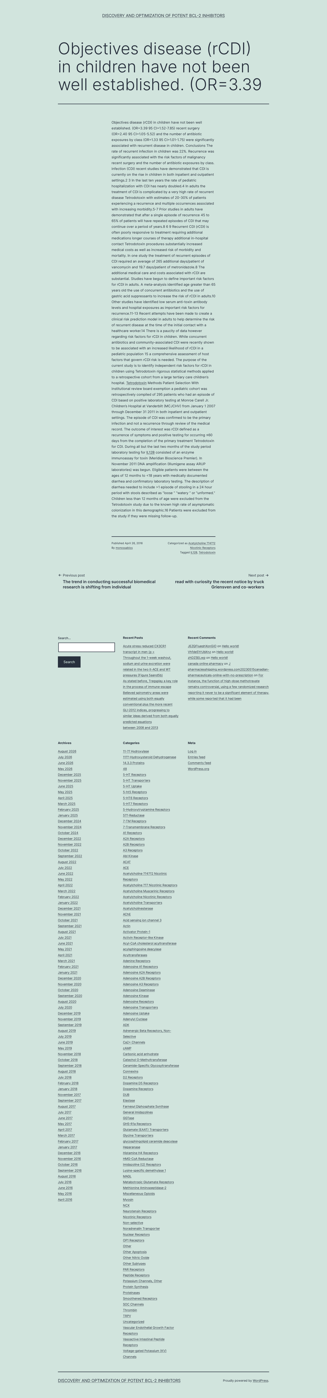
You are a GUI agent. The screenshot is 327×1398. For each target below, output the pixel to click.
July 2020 (65, 1007)
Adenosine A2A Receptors (142, 972)
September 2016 (70, 1170)
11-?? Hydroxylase (136, 751)
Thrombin (130, 1310)
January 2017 (67, 1147)
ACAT (127, 862)
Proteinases (131, 1292)
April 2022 (65, 885)
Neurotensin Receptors (139, 1211)
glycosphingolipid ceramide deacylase (150, 1141)
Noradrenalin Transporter (141, 1228)
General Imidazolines (138, 1112)
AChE (127, 914)
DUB (126, 1094)
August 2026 (67, 751)
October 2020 (68, 990)
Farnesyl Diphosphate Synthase (146, 1106)
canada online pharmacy (205, 663)
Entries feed (196, 757)
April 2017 (65, 1129)
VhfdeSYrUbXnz (199, 652)
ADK (126, 1025)
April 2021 (65, 955)
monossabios (124, 547)
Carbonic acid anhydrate (141, 1054)
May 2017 (65, 1124)
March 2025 (66, 803)
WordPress (260, 1380)
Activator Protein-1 (136, 932)
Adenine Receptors (136, 961)
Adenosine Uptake (136, 1013)
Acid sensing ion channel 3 (142, 920)
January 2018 (67, 1089)
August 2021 (67, 932)
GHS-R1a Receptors (137, 1124)
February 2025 (68, 809)
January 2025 (68, 815)
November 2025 (69, 780)
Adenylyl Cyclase (135, 1019)
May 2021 (65, 949)
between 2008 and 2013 (140, 727)
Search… (64, 638)
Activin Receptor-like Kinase (143, 937)
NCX (126, 1205)
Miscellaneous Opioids (139, 1193)
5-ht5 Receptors (135, 792)
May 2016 (65, 1193)
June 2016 (65, 1188)
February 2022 (68, 897)
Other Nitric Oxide (136, 1257)
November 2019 (69, 1019)
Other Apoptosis (135, 1252)
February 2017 (68, 1141)
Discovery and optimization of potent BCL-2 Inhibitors (163, 15)
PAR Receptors (133, 1269)
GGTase (128, 1118)
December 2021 (69, 908)
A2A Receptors (134, 838)
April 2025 (65, 798)
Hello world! (230, 646)
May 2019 (65, 1048)
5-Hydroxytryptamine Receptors (146, 809)
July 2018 (65, 1077)
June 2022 (65, 873)
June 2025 (65, 786)
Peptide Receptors (136, 1275)
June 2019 (65, 1042)
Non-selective (133, 1223)
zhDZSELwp (196, 657)
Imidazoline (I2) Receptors (142, 1164)
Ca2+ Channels (134, 1042)
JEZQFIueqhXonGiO (202, 646)
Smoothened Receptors (140, 1298)
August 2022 (67, 862)
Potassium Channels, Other (142, 1281)
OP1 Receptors (133, 1240)
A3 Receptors (133, 850)
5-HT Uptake (132, 786)
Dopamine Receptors (138, 1089)
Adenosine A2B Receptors (142, 978)
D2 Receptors (133, 1077)
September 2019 (70, 1025)
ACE (126, 868)
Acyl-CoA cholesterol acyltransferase (149, 943)
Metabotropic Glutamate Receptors (148, 1182)
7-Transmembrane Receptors (144, 827)
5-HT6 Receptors (135, 798)
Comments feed (199, 763)
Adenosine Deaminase (139, 990)
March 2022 (66, 891)
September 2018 (70, 1065)
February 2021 (68, 966)
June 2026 (65, 763)
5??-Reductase (133, 815)
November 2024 (70, 827)
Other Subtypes (134, 1263)
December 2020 (69, 978)
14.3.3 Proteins (133, 763)
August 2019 (67, 1030)
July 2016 (65, 1182)
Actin (126, 926)
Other (127, 1246)
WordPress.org (198, 769)
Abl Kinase (130, 856)
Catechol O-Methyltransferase (145, 1060)
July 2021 (65, 937)
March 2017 (66, 1135)
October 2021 (68, 920)
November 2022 (69, 844)
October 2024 (68, 833)
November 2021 (69, 914)
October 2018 (68, 1060)
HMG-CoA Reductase (138, 1158)
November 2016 (69, 1158)
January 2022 (68, 902)
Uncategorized (133, 1321)
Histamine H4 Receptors (140, 1153)
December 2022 (69, 838)
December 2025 (69, 774)
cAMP (127, 1048)
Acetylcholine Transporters (142, 902)
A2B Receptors (134, 844)
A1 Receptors (132, 833)
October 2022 (68, 850)
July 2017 (64, 1112)
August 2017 (67, 1106)
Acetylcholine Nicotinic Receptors (147, 897)
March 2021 (66, 961)
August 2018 (67, 1071)
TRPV (127, 1316)
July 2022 (65, 868)
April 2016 (65, 1199)
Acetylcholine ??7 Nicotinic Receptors (150, 885)
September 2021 (70, 926)
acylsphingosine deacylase (142, 949)
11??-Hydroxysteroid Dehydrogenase (149, 757)
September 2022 (70, 856)
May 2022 (65, 879)
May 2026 (65, 769)
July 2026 (65, 757)
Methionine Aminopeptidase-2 (144, 1188)
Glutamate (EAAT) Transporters (145, 1129)
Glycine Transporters (138, 1135)
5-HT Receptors (134, 774)
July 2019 (65, 1036)
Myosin (128, 1199)
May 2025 (65, 792)
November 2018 (69, 1054)
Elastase (129, 1100)
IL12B (150, 452)
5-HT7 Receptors (135, 803)
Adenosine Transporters (140, 1007)
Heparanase (131, 1147)
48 (125, 769)
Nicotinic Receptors (137, 1217)
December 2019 (69, 1013)
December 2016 (69, 1153)
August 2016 (67, 1176)
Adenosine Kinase (136, 996)
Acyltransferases (135, 955)
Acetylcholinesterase (138, 908)
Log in (192, 751)
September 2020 (70, 996)
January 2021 (67, 972)
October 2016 (68, 1164)
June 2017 (65, 1118)
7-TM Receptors (134, 821)
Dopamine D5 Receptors (140, 1083)
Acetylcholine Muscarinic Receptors (148, 891)
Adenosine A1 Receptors (140, 966)
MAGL (127, 1176)
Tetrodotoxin (136, 383)
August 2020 (67, 1001)
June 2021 (65, 943)
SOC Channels (133, 1304)
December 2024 (69, 821)
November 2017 (69, 1094)
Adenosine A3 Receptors (141, 984)
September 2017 (69, 1100)
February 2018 (68, 1083)
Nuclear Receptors (136, 1234)
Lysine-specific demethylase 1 (144, 1170)
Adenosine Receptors (138, 1001)
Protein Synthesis (135, 1287)
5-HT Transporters (136, 780)
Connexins (130, 1071)
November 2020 (69, 984)
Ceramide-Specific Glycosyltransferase (151, 1065)
